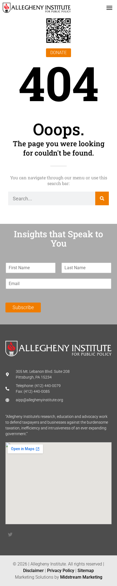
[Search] (102, 198)
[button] (109, 8)
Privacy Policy (60, 570)
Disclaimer (33, 570)
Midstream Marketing (81, 577)
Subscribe (23, 307)
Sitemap (86, 570)
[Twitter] (10, 534)
